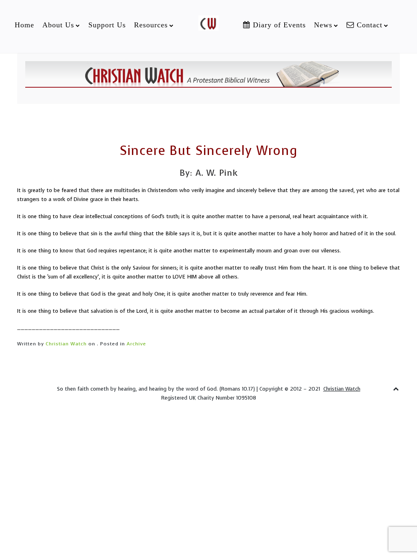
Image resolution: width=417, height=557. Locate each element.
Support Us (107, 25)
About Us (58, 25)
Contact (368, 25)
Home (24, 25)
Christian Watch (66, 343)
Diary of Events (278, 25)
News (323, 25)
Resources (151, 25)
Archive (136, 343)
